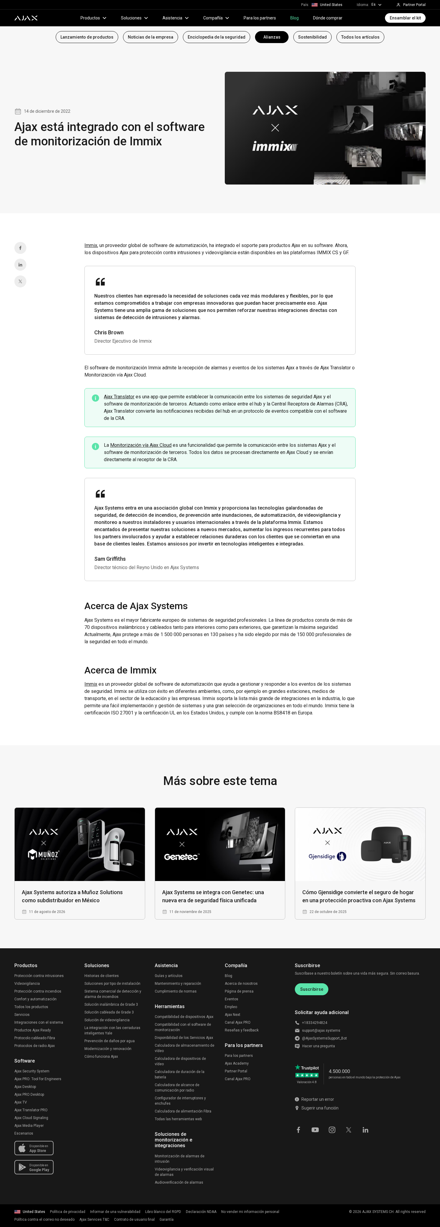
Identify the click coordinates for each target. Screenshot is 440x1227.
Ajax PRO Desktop (29, 1094)
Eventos (231, 999)
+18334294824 (314, 1023)
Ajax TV (20, 1102)
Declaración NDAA (201, 1212)
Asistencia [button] (172, 18)
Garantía (167, 1219)
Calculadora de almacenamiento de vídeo (184, 1048)
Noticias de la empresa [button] (150, 37)
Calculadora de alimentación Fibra (183, 1111)
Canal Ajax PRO (238, 1022)
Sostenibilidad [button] (312, 37)
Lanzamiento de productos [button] (86, 37)
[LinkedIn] (20, 265)
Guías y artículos (169, 976)
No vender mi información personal (250, 1212)
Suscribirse (311, 989)
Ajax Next (232, 1015)
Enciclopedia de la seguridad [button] (216, 37)
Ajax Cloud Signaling (31, 1118)
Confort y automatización (35, 999)
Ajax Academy (237, 1063)
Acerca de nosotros (241, 983)
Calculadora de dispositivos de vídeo (180, 1061)
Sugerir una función (320, 1108)
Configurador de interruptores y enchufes (180, 1101)
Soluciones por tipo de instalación (112, 983)
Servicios (22, 1015)
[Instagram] (332, 1129)
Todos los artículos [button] (360, 37)
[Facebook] (20, 248)
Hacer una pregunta (318, 1046)
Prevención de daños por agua (109, 1041)
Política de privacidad (67, 1212)
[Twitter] (20, 281)
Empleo (231, 1007)
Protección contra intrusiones (39, 976)
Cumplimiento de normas (176, 991)
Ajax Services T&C (94, 1219)
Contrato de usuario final (134, 1219)
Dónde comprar (327, 18)
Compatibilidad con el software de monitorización (183, 1027)
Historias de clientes (101, 976)
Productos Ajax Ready (32, 1030)
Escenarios (23, 1133)
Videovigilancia (27, 983)
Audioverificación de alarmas (179, 1182)
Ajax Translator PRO (31, 1110)
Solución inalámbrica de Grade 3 (111, 1004)
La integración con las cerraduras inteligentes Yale (112, 1030)
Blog (294, 18)
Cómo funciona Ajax (101, 1056)
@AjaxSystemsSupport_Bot (324, 1038)
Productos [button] (90, 18)
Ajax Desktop (25, 1087)
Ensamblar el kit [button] (405, 18)
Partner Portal (236, 1071)
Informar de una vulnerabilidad (115, 1212)
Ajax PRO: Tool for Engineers (37, 1079)
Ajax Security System (31, 1071)
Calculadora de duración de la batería (179, 1074)
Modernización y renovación (107, 1049)
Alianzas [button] (271, 37)
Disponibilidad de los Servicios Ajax (184, 1038)
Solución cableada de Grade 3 (109, 1012)
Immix (90, 245)
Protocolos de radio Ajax (34, 1046)
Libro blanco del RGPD (163, 1212)
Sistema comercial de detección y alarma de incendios (112, 994)
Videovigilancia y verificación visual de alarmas (184, 1172)
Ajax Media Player (29, 1126)
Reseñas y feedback (242, 1030)
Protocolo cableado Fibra (34, 1038)
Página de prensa (239, 991)
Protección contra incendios (37, 991)
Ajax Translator (119, 397)
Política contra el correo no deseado (44, 1219)
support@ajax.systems (321, 1030)
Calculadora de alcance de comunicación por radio (177, 1087)
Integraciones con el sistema (38, 1022)
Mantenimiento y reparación (178, 983)
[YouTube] (315, 1129)
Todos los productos (31, 1007)
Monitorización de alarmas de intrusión (179, 1159)
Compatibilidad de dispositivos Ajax (184, 1017)
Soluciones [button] (131, 18)
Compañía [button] (213, 18)
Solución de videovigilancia (107, 1020)
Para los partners (260, 18)
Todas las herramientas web (178, 1119)
